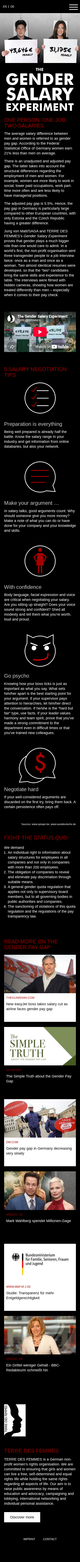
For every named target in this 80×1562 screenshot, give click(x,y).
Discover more (22, 1517)
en (5, 6)
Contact (50, 1539)
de (12, 6)
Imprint (29, 1539)
